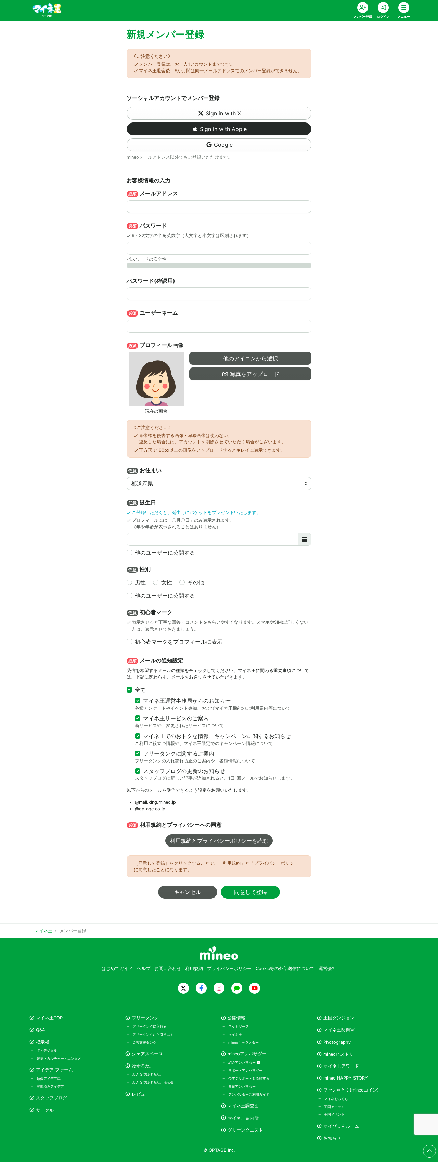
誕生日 (142, 502)
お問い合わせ (167, 968)
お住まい (145, 470)
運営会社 (327, 968)
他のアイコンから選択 (250, 358)
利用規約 (194, 968)
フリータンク (145, 1017)
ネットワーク (238, 1026)
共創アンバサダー (242, 1086)
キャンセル (187, 892)
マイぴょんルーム (341, 1126)
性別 (139, 569)
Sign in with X (223, 113)
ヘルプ (143, 968)
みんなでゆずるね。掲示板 (152, 1082)
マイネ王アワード (341, 1066)
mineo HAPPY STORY (345, 1078)
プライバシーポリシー (229, 968)
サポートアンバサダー (245, 1070)
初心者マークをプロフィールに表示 (178, 641)
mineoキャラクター (243, 1042)
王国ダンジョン (339, 1017)
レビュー (141, 1094)
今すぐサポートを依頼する (248, 1078)
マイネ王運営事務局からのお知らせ (187, 700)
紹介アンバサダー (242, 1062)
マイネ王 (235, 1034)
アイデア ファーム (54, 1069)
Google (223, 144)
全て (140, 689)
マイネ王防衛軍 (339, 1029)
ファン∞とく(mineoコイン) (351, 1090)
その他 (196, 582)
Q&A (40, 1029)
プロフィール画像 (155, 344)
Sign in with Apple (223, 129)
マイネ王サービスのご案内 (176, 718)
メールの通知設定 (155, 660)
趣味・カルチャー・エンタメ (59, 1058)
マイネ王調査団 (243, 1105)
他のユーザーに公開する (165, 552)
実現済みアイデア (50, 1086)
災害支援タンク (144, 1042)
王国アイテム (334, 1107)
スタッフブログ (51, 1097)
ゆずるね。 (143, 1066)
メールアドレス (153, 193)
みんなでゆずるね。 (147, 1074)
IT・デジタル (47, 1050)
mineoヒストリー (340, 1054)
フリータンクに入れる (149, 1026)
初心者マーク (150, 612)
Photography (337, 1042)
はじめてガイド (117, 968)
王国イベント (334, 1114)
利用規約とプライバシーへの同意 (175, 824)
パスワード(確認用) (151, 280)
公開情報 (236, 1017)
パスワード (147, 225)
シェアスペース (147, 1053)
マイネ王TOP (49, 1017)
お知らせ (332, 1138)
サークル (45, 1110)
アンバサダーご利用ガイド (248, 1094)
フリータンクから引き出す (152, 1034)
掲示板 (42, 1042)
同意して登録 (250, 892)
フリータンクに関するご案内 (178, 753)
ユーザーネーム (153, 312)
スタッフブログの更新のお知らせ (184, 770)
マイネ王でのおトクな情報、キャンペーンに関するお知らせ (217, 736)
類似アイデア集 (49, 1078)
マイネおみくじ (336, 1099)
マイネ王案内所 (243, 1118)
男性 (140, 582)
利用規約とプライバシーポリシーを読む (219, 840)
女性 (166, 582)
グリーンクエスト (245, 1130)
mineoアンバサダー (247, 1053)
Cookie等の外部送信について (285, 968)
